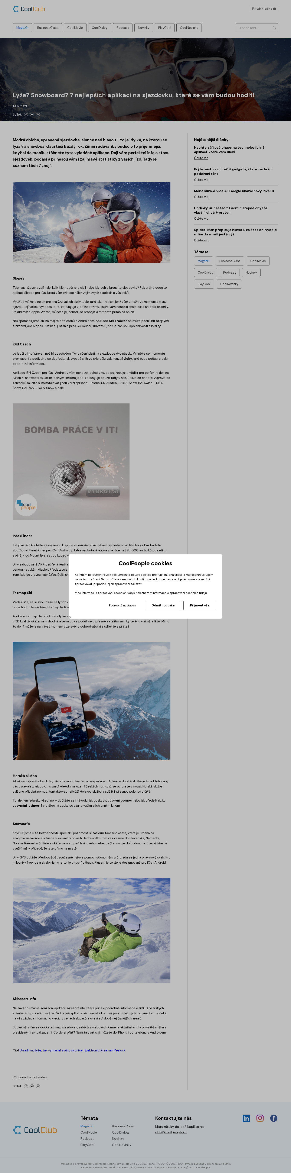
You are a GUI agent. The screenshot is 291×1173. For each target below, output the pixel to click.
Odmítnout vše (163, 605)
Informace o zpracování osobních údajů (180, 593)
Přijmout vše (199, 605)
